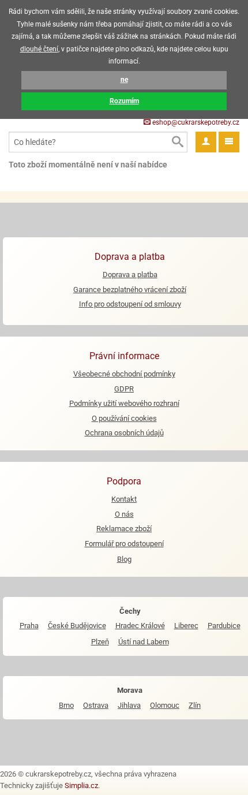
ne (124, 80)
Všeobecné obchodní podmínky (124, 373)
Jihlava (129, 705)
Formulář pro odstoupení (124, 543)
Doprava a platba (130, 274)
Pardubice (224, 625)
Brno (66, 705)
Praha (29, 625)
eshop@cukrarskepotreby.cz (195, 122)
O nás (124, 514)
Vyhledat (177, 142)
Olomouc (164, 705)
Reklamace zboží (124, 528)
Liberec (186, 625)
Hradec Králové (140, 625)
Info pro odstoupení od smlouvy (130, 304)
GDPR (124, 389)
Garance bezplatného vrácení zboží (129, 289)
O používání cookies (124, 418)
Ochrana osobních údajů (124, 432)
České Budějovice (77, 625)
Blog (124, 559)
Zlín (195, 705)
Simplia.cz (81, 785)
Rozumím (124, 101)
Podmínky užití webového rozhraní (124, 403)
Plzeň (100, 641)
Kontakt (124, 499)
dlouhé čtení (39, 49)
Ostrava (95, 705)
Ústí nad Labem (143, 641)
